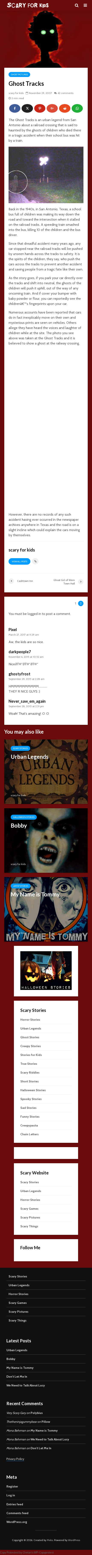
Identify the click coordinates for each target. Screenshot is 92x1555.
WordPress (74, 1540)
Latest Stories (20, 886)
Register (12, 1486)
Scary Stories (20, 748)
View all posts (19, 561)
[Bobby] (46, 840)
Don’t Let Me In (16, 1376)
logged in (34, 614)
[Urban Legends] (46, 771)
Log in (10, 1495)
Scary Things (29, 1226)
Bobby (10, 1359)
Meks (50, 1540)
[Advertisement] (46, 395)
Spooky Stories (31, 1099)
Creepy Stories (30, 1046)
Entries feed (14, 1504)
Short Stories (29, 1081)
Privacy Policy (15, 1459)
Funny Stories (30, 1117)
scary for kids (16, 93)
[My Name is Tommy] (46, 909)
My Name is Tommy (20, 1368)
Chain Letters (29, 1134)
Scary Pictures (30, 1217)
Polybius (37, 1413)
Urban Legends (30, 1028)
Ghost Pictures (19, 74)
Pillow (46, 1422)
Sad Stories (28, 1108)
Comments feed (17, 1513)
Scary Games (29, 1209)
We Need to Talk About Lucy (25, 1385)
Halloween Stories (23, 817)
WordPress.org (16, 1522)
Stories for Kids (31, 1055)
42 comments (65, 93)
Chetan (27, 1552)
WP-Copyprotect (44, 1552)
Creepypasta (29, 1125)
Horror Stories (30, 1020)
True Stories (28, 1064)
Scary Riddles (30, 1072)
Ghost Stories (29, 1037)
